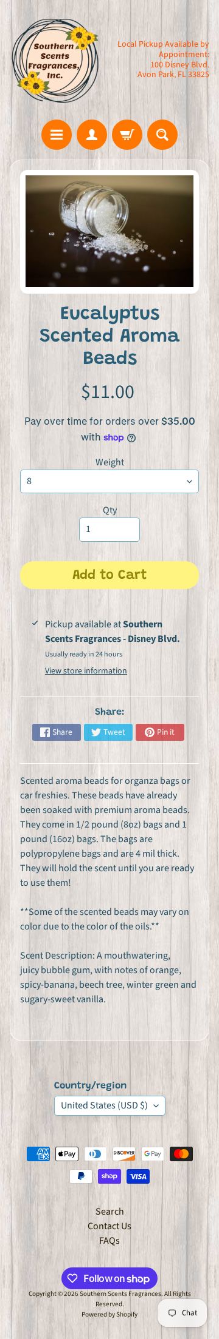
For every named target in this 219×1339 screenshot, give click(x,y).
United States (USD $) (104, 1105)
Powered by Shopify (109, 1314)
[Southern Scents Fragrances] (55, 60)
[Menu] (56, 135)
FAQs (109, 1240)
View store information (86, 671)
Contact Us (109, 1226)
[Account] (92, 135)
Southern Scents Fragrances (120, 1293)
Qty (110, 510)
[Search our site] (162, 135)
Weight (110, 462)
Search (110, 1211)
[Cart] (127, 135)
